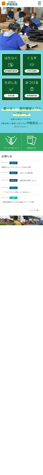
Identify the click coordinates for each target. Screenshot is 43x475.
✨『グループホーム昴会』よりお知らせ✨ (16, 192)
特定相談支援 (32, 95)
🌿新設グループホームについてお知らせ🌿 (16, 167)
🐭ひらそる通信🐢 (26, 173)
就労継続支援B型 (11, 71)
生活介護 (11, 95)
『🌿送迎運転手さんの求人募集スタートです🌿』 (18, 202)
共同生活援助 (32, 71)
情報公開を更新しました (28, 180)
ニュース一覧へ (34, 210)
